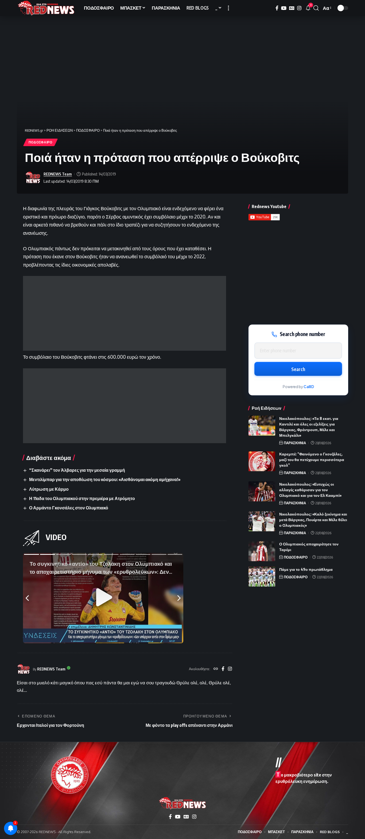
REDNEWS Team (58, 173)
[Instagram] (299, 8)
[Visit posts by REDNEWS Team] (33, 178)
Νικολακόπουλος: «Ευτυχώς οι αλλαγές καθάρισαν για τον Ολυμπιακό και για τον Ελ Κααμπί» (310, 490)
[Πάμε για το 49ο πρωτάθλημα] (261, 577)
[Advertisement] (124, 313)
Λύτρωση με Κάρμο (49, 489)
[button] (228, 8)
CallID (309, 386)
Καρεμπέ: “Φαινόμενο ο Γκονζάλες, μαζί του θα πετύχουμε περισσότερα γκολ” (311, 460)
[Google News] (292, 8)
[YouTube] (284, 8)
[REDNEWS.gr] (46, 8)
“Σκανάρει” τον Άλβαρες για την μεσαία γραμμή (77, 470)
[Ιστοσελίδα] (216, 669)
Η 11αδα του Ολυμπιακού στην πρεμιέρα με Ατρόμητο (82, 498)
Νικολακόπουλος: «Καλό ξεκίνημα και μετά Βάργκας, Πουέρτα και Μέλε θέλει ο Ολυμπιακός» (313, 520)
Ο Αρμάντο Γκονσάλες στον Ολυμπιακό (68, 507)
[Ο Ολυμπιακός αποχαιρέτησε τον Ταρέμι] (261, 551)
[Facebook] (277, 8)
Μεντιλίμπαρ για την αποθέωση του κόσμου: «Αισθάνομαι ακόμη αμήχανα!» (104, 479)
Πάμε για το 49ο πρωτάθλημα (306, 569)
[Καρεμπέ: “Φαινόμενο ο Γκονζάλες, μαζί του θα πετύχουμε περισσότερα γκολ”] (261, 461)
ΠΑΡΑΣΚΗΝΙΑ (295, 443)
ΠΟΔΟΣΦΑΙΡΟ (40, 142)
